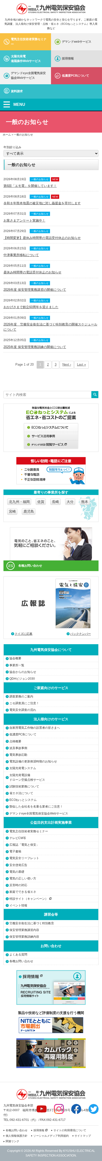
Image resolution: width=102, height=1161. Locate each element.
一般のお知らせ (40, 179)
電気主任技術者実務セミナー (29, 41)
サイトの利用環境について (69, 1130)
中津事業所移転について (21, 255)
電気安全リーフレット (24, 858)
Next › (66, 364)
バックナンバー (80, 634)
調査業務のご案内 (21, 696)
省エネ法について (21, 793)
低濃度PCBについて (75, 75)
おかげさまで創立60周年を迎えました (30, 307)
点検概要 (15, 741)
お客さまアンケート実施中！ (24, 220)
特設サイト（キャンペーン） (28, 898)
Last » (81, 364)
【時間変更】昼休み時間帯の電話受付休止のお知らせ (42, 238)
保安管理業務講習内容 (24, 930)
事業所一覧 (16, 665)
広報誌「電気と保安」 (24, 844)
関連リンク (12, 1141)
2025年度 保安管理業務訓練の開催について (34, 347)
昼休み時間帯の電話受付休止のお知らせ (32, 272)
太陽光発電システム (22, 768)
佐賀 (40, 502)
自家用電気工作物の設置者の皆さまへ (34, 727)
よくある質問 (18, 954)
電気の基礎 (16, 871)
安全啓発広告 (18, 865)
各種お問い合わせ (30, 565)
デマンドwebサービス (76, 41)
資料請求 (17, 91)
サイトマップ (83, 1135)
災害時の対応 (18, 885)
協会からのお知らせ (22, 672)
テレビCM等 (17, 838)
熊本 (84, 502)
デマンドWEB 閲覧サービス (51, 444)
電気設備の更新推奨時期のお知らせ (33, 761)
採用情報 (68, 58)
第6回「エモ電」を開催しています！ (30, 186)
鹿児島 (29, 511)
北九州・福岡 (19, 502)
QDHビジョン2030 (22, 678)
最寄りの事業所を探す (51, 492)
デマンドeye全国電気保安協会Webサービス (28, 75)
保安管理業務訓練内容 (24, 936)
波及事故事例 (18, 748)
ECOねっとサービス (51, 427)
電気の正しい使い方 (22, 878)
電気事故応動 (18, 754)
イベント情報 (18, 905)
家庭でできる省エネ (22, 892)
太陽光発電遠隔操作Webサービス (26, 59)
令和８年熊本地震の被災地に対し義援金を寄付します (42, 203)
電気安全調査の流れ (22, 710)
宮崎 (12, 511)
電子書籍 (15, 851)
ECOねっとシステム (23, 800)
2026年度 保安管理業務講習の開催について (34, 289)
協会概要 (15, 658)
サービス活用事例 (51, 436)
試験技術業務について (24, 786)
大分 (70, 502)
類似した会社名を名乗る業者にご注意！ (36, 806)
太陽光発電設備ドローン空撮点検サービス (27, 777)
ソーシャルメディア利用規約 (51, 1135)
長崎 (55, 502)
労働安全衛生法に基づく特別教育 (31, 923)
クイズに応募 (23, 634)
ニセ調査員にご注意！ (24, 703)
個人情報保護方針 (16, 1135)
